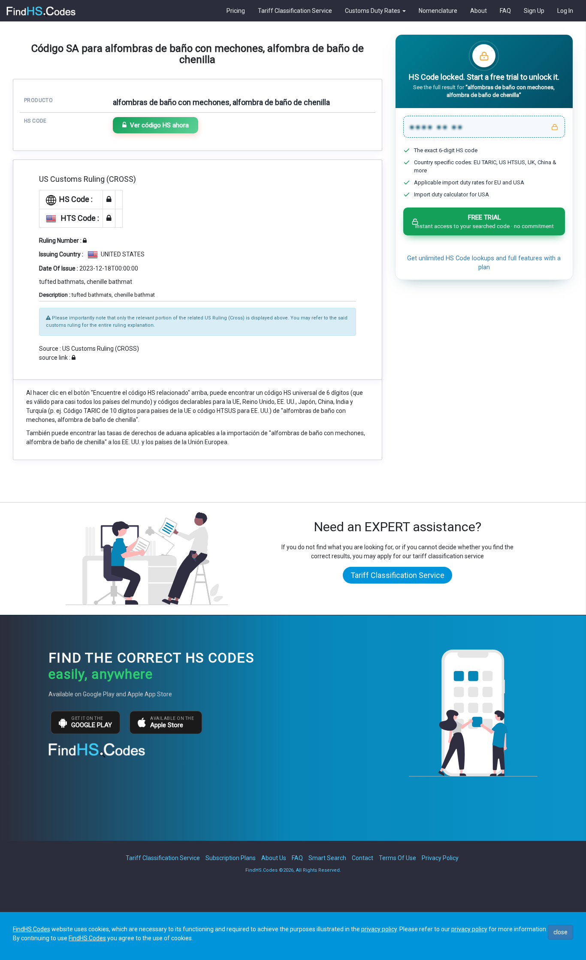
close (560, 932)
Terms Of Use (397, 858)
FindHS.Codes (31, 929)
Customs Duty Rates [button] (373, 10)
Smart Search (327, 858)
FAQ (505, 10)
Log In (565, 10)
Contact (362, 858)
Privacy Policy (440, 858)
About (478, 10)
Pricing (236, 10)
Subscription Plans (230, 858)
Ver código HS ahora (159, 125)
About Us (273, 858)
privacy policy (379, 929)
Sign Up (534, 10)
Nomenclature (438, 10)
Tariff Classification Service (295, 10)
